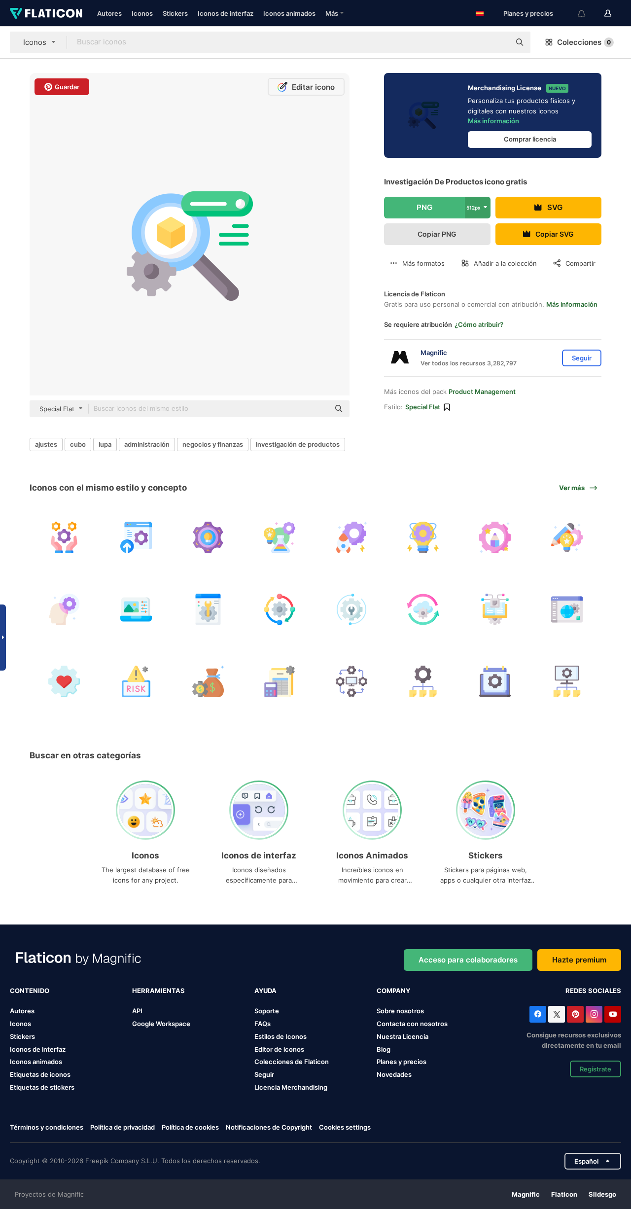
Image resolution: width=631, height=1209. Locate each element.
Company (393, 991)
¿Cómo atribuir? (479, 324)
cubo (78, 444)
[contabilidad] (279, 681)
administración (147, 444)
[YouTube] (612, 1014)
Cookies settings (345, 1127)
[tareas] (423, 681)
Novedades (394, 1074)
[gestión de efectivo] (208, 681)
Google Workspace (161, 1024)
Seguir (264, 1074)
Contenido (29, 991)
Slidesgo (602, 1194)
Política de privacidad (122, 1127)
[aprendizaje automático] (495, 609)
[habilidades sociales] (64, 681)
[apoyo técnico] (351, 609)
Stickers (175, 13)
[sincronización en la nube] (423, 609)
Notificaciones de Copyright (269, 1127)
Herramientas (158, 991)
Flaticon (564, 1194)
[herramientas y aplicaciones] (208, 609)
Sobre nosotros (400, 1011)
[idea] (208, 537)
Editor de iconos (279, 1049)
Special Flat (422, 407)
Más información (493, 121)
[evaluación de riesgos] (136, 681)
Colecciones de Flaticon (291, 1062)
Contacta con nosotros (412, 1024)
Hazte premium (579, 959)
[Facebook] (537, 1014)
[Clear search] (498, 42)
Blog (383, 1049)
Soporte (266, 1011)
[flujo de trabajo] (351, 681)
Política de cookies (190, 1127)
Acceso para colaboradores (468, 959)
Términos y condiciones (46, 1127)
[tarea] (566, 681)
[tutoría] (64, 537)
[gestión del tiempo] (495, 681)
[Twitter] (556, 1014)
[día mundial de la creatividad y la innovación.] (566, 537)
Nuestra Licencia (402, 1036)
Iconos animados (289, 13)
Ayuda (265, 991)
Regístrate (595, 1069)
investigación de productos (298, 444)
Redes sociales (593, 991)
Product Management (482, 391)
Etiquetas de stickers (42, 1087)
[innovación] (279, 537)
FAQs (262, 1024)
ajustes (46, 444)
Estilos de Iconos (280, 1036)
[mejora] (136, 537)
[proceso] (279, 609)
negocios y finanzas (212, 444)
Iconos (142, 13)
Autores (109, 13)
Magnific (526, 1194)
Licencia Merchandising (290, 1087)
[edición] (136, 609)
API (137, 1011)
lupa (105, 444)
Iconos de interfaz (225, 13)
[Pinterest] (575, 1014)
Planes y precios (528, 13)
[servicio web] (566, 609)
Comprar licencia (530, 139)
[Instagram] (594, 1014)
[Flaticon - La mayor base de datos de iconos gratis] (46, 13)
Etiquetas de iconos (40, 1074)
